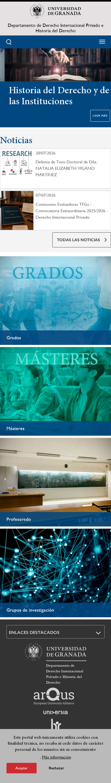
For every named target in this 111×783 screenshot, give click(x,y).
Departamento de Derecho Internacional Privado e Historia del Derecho (55, 28)
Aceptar (21, 768)
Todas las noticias (78, 239)
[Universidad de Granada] (55, 11)
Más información (56, 757)
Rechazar (56, 768)
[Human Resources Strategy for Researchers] (55, 727)
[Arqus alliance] (54, 696)
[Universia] (55, 712)
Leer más (95, 115)
